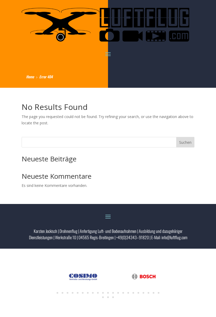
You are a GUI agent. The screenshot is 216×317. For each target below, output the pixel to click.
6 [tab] (83, 293)
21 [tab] (158, 293)
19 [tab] (148, 293)
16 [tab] (133, 293)
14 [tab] (123, 293)
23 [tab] (108, 297)
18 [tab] (143, 293)
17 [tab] (138, 293)
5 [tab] (77, 293)
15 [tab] (128, 293)
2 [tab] (62, 293)
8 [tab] (93, 293)
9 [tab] (98, 293)
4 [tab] (72, 293)
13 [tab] (118, 293)
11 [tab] (108, 293)
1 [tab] (57, 293)
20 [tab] (153, 293)
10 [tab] (103, 293)
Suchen (185, 142)
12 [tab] (113, 293)
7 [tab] (88, 293)
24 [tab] (113, 297)
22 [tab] (103, 297)
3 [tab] (67, 293)
